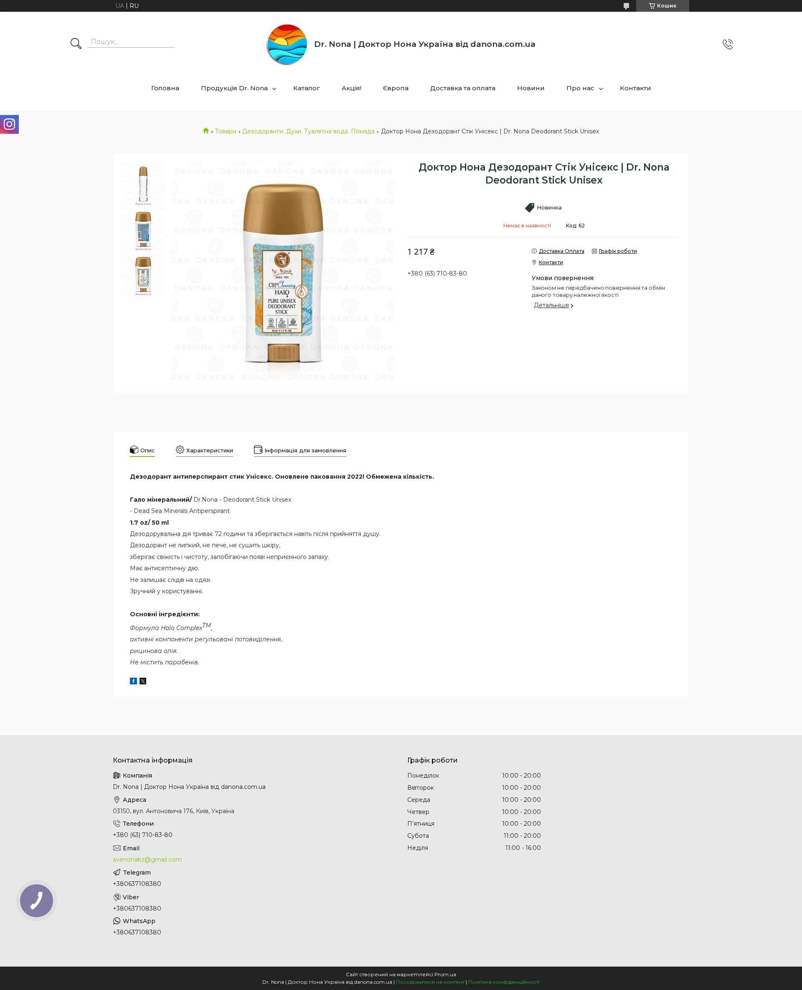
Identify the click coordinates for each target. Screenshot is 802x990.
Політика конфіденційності (504, 982)
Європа (396, 88)
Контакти (635, 88)
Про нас (580, 88)
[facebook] (133, 682)
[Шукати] (76, 44)
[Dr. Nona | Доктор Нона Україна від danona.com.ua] (287, 44)
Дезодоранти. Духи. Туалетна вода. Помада (308, 131)
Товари (225, 131)
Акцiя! (351, 88)
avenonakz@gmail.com (147, 859)
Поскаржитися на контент (430, 982)
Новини (531, 88)
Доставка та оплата (462, 88)
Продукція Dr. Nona (234, 88)
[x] (143, 682)
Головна (165, 88)
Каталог (306, 88)
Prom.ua (445, 974)
